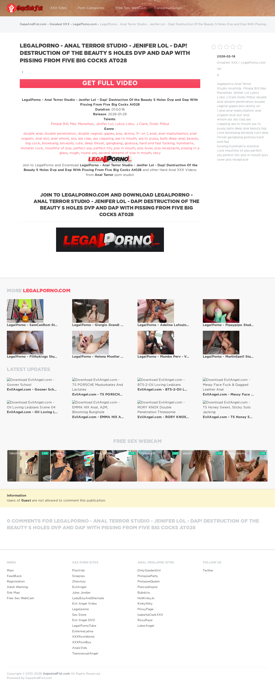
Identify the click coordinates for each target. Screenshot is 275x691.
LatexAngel (146, 626)
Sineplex (78, 576)
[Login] (262, 8)
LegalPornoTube (84, 626)
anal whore (60, 138)
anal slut (235, 115)
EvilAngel (79, 587)
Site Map (13, 592)
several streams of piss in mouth (125, 153)
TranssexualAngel (85, 653)
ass (230, 119)
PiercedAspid (147, 587)
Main (10, 570)
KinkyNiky (145, 603)
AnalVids (234, 88)
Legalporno (80, 609)
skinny (250, 106)
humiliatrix (237, 146)
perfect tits (231, 155)
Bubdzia (144, 592)
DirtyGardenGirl (149, 570)
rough (74, 153)
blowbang (232, 133)
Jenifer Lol (241, 93)
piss (241, 106)
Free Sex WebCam (131, 8)
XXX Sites (58, 8)
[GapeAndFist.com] (25, 8)
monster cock (32, 148)
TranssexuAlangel (168, 8)
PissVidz (78, 570)
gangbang (235, 137)
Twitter (208, 570)
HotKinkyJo (146, 598)
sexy (156, 153)
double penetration (239, 102)
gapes (233, 106)
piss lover (145, 148)
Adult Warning (17, 587)
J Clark (231, 97)
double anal (33, 133)
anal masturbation (240, 110)
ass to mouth (241, 124)
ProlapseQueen (149, 581)
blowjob (247, 133)
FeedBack (14, 576)
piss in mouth (251, 155)
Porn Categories (91, 8)
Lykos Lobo (124, 124)
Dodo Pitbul (246, 97)
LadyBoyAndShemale (88, 598)
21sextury (79, 581)
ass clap (239, 119)
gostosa (250, 137)
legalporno (225, 84)
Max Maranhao (82, 124)
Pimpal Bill (251, 88)
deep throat (94, 143)
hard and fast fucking (157, 143)
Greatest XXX (227, 63)
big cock (33, 143)
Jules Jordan (81, 592)
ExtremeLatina (82, 631)
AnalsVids (79, 648)
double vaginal (90, 133)
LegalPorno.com (253, 63)
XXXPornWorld (83, 637)
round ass (89, 153)
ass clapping (103, 138)
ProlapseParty (148, 576)
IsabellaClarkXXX (150, 615)
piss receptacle (237, 160)
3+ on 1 (142, 133)
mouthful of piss (237, 150)
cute (257, 133)
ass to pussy (148, 138)
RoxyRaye (145, 620)
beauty (255, 128)
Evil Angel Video (84, 603)
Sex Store (79, 615)
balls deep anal (238, 128)
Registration (16, 581)
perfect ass (82, 148)
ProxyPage (145, 609)
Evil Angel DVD (83, 620)
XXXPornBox (81, 642)
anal (222, 110)
